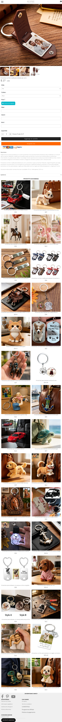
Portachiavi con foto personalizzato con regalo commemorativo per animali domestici (46, 653)
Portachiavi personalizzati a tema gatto (15, 346)
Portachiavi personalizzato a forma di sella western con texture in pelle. (15, 312)
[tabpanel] (31, 35)
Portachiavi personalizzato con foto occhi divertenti (15, 278)
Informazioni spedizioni (7, 704)
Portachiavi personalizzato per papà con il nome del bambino (46, 619)
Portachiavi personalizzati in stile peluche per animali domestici (46, 483)
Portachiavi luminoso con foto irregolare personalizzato (15, 551)
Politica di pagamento (28, 712)
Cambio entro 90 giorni (7, 706)
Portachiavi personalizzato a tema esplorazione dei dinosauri (15, 687)
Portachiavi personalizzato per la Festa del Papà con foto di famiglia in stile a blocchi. (15, 653)
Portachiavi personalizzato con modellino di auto (16, 210)
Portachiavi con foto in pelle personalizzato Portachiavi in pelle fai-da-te (46, 278)
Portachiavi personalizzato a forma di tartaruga (46, 448)
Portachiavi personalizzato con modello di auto (46, 517)
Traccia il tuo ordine (6, 701)
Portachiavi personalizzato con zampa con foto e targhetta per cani (15, 585)
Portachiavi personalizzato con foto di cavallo (16, 244)
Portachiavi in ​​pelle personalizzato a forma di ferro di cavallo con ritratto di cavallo (15, 517)
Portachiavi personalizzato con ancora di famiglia (46, 414)
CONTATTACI (26, 706)
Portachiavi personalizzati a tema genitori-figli (16, 414)
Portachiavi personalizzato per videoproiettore (46, 312)
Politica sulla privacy (6, 709)
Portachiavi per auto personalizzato (15, 448)
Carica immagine (8, 103)
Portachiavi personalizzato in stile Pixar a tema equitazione (16, 380)
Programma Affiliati (28, 709)
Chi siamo (24, 701)
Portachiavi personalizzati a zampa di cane (46, 380)
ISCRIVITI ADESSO (8, 720)
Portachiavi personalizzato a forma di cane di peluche (46, 687)
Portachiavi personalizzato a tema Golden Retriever (15, 483)
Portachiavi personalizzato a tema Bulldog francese (46, 210)
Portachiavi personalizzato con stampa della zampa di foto (16, 619)
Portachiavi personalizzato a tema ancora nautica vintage (46, 551)
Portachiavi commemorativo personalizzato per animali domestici (46, 346)
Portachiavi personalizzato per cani (46, 585)
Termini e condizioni (27, 704)
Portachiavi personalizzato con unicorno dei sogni (46, 244)
